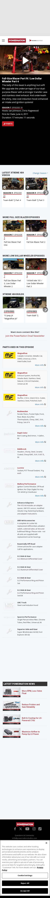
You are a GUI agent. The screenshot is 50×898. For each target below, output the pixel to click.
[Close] (46, 843)
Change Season (39, 173)
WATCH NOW (37, 40)
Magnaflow (22, 353)
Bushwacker (22, 411)
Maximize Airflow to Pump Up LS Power (31, 733)
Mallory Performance (26, 484)
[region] (25, 868)
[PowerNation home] (25, 824)
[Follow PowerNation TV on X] (20, 829)
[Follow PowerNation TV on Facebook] (14, 828)
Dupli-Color (22, 433)
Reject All (25, 883)
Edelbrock (21, 449)
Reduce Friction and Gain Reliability (31, 705)
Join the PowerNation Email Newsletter (25, 335)
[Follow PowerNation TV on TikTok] (39, 828)
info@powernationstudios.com (24, 838)
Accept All (24, 891)
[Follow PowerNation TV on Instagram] (33, 828)
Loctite (20, 468)
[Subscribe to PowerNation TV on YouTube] (27, 828)
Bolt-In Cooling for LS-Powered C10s (32, 719)
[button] (3, 41)
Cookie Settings (25, 875)
